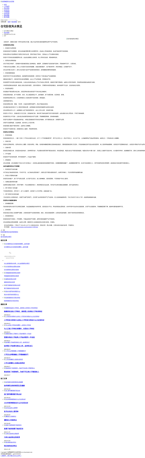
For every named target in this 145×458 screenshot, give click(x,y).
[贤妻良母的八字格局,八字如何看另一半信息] (17, 333)
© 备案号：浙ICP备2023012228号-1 (11, 455)
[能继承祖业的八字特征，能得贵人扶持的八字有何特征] (21, 308)
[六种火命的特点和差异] (11, 433)
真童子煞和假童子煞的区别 (13, 429)
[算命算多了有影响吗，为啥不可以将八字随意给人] (19, 368)
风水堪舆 (6, 8)
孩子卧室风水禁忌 (6, 236)
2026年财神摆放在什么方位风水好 (16, 403)
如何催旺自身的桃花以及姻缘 (14, 385)
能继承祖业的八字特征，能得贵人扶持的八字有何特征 (23, 311)
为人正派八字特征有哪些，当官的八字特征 (19, 328)
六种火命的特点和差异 (12, 437)
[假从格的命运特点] (10, 442)
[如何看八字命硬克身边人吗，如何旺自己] (17, 342)
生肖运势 (6, 13)
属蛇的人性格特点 (10, 420)
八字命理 (6, 6)
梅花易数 (6, 15)
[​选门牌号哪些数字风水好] (12, 390)
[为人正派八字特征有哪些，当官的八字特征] (17, 325)
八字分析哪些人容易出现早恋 (14, 363)
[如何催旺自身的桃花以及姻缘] (13, 382)
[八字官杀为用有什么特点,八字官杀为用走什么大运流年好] (21, 316)
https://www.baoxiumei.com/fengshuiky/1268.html (24, 227)
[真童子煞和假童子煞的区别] (12, 425)
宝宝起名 (6, 10)
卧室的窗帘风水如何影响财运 (9, 232)
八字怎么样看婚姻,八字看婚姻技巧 (16, 354)
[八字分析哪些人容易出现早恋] (13, 359)
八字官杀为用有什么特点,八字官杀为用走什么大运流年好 (24, 320)
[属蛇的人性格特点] (10, 416)
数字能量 (6, 17)
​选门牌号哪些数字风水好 (13, 394)
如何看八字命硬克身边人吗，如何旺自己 (18, 346)
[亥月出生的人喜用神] (10, 408)
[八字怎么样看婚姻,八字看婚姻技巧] (15, 351)
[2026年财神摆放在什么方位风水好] (15, 399)
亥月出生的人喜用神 (11, 411)
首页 (5, 4)
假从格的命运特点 (10, 446)
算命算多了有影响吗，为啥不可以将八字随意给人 (21, 372)
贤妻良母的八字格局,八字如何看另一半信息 (19, 337)
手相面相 (6, 11)
